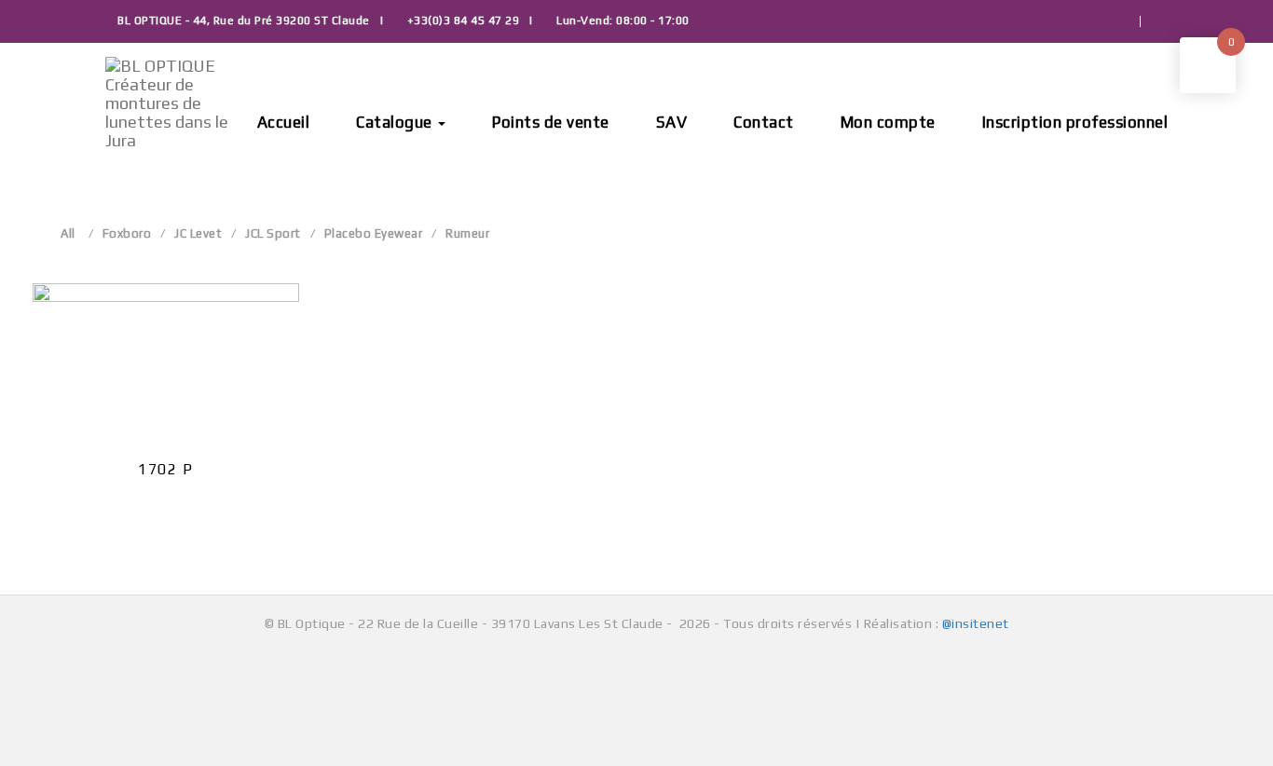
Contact (763, 122)
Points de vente (550, 122)
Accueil (283, 122)
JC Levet (198, 233)
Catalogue (396, 122)
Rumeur (467, 233)
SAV (672, 122)
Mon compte (888, 122)
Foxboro (127, 233)
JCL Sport (273, 233)
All (68, 233)
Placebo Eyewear (373, 233)
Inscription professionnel (1075, 122)
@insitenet (975, 623)
